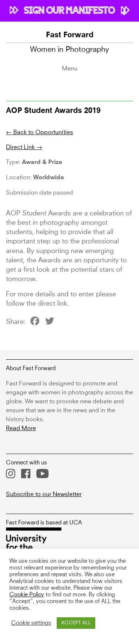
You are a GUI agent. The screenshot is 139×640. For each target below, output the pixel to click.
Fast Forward (69, 35)
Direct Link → (24, 147)
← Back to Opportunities (39, 132)
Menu (69, 69)
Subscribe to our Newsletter (44, 494)
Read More (21, 428)
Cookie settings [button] (31, 623)
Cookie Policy (26, 595)
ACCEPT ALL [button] (76, 623)
